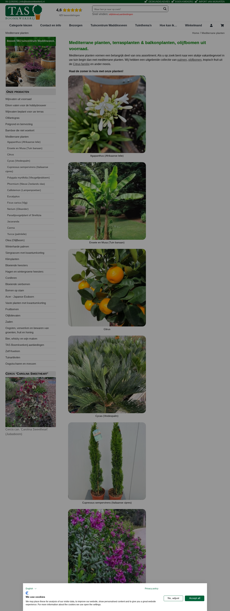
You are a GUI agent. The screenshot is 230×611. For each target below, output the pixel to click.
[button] (31, 589)
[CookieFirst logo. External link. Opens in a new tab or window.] (27, 593)
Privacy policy (151, 588)
